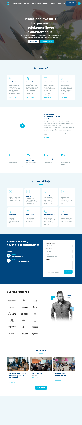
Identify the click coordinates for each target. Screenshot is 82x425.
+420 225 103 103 (18, 256)
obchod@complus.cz (20, 261)
